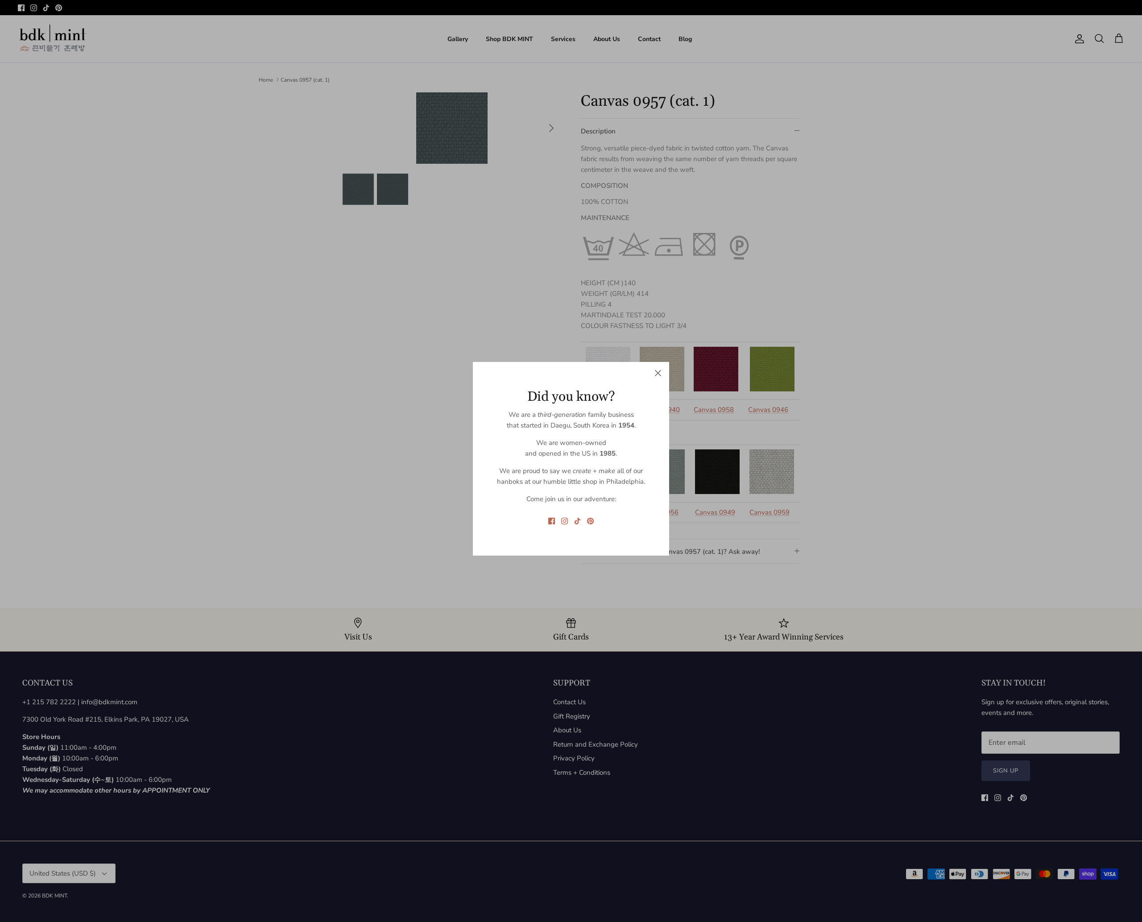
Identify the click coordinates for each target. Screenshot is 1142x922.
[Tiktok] (577, 521)
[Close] (658, 373)
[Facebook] (551, 521)
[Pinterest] (590, 521)
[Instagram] (564, 521)
